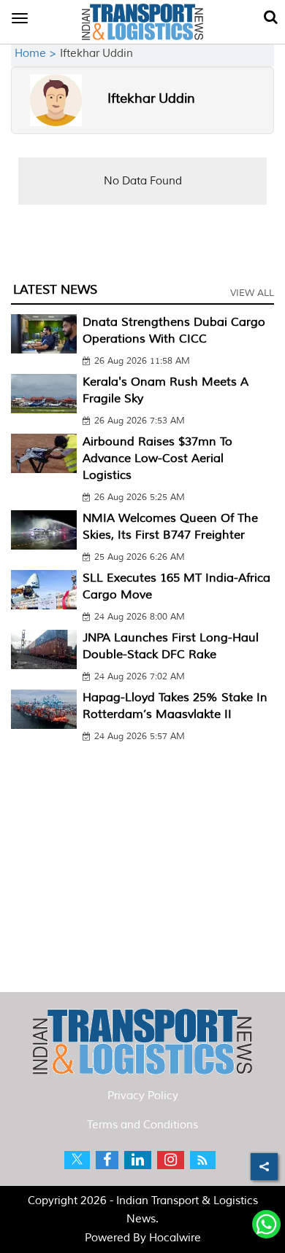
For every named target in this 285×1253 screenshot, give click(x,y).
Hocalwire (175, 1238)
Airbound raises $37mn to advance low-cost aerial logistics (157, 458)
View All (252, 293)
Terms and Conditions (142, 1125)
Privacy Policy (142, 1096)
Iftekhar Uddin (151, 98)
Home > (37, 53)
